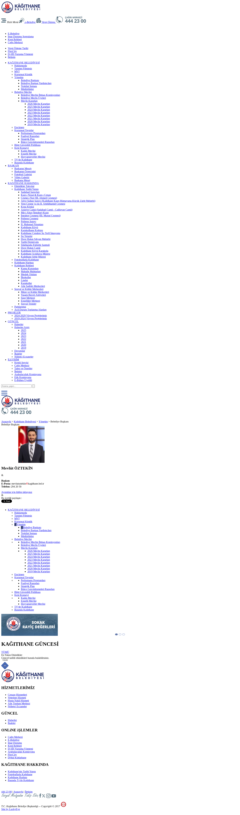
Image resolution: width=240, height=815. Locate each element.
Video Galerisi (21, 177)
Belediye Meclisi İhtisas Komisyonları (40, 95)
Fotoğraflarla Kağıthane (26, 259)
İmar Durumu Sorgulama (21, 36)
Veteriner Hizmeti (17, 697)
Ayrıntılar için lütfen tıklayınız (16, 492)
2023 (23, 336)
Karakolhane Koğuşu (32, 230)
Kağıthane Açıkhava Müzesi (35, 253)
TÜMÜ (5, 652)
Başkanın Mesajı (23, 168)
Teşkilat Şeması (29, 86)
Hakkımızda (20, 65)
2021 (23, 342)
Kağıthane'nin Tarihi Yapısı (22, 771)
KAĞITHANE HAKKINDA (23, 183)
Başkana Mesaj (22, 180)
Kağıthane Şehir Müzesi (33, 256)
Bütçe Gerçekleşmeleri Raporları (38, 142)
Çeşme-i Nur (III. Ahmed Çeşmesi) (39, 198)
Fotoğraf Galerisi (23, 174)
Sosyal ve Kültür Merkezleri (28, 289)
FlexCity (12, 51)
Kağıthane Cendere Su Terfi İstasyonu (40, 233)
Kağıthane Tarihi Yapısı (26, 189)
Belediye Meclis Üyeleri (33, 98)
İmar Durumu (15, 742)
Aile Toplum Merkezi (19, 703)
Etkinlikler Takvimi (24, 186)
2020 (23, 345)
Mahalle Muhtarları (31, 271)
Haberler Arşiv (22, 327)
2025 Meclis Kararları (38, 106)
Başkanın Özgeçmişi (25, 171)
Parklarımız (20, 306)
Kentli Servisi (21, 362)
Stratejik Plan (28, 139)
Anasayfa (6, 421)
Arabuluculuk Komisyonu (27, 374)
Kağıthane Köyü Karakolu (34, 250)
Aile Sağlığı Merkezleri (33, 286)
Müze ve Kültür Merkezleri (35, 292)
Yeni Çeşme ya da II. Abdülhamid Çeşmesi (43, 203)
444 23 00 (6, 791)
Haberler (18, 324)
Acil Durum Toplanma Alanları (30, 309)
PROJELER (14, 312)
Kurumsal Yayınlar (24, 130)
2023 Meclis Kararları (38, 112)
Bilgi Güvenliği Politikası (27, 145)
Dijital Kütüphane (17, 757)
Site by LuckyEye (10, 809)
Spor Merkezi (28, 297)
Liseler (24, 280)
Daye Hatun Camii (30, 248)
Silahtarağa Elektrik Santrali (35, 245)
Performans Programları (33, 133)
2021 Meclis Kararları (38, 118)
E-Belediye (13, 33)
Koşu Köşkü (27, 206)
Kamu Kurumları (30, 268)
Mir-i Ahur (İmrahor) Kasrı (35, 212)
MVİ (16, 71)
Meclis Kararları (29, 100)
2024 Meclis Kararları (38, 109)
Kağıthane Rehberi (24, 265)
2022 (23, 339)
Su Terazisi (26, 236)
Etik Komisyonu (22, 377)
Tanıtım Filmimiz (23, 68)
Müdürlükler (27, 89)
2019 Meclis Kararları (38, 124)
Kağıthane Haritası (24, 262)
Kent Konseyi (21, 148)
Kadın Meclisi (28, 150)
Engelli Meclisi (28, 153)
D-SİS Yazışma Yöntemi (20, 54)
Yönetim (18, 77)
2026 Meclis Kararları (38, 103)
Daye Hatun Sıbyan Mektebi (35, 239)
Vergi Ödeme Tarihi (18, 48)
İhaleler (18, 353)
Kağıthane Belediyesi (25, 421)
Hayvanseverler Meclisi (33, 156)
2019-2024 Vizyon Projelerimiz (30, 318)
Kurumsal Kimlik (23, 74)
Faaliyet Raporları (30, 136)
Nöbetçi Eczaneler (23, 356)
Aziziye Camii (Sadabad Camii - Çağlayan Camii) (46, 209)
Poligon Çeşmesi (29, 218)
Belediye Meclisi (23, 92)
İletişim (11, 57)
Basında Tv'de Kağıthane (21, 780)
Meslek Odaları (29, 274)
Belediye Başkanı (30, 80)
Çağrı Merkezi (15, 42)
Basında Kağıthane (24, 162)
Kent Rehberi (15, 39)
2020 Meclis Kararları (38, 121)
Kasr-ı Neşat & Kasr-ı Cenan (36, 195)
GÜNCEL (13, 321)
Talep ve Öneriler (23, 368)
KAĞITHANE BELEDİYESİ (24, 62)
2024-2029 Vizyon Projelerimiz (30, 315)
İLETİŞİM (13, 359)
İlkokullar (26, 277)
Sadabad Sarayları (30, 192)
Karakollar (26, 283)
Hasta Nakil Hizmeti (18, 700)
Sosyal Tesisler (28, 303)
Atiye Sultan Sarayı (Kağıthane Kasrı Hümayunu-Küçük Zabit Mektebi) (58, 200)
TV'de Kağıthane (23, 159)
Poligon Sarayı (28, 221)
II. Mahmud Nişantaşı (32, 224)
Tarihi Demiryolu (30, 242)
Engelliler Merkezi (30, 300)
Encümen (19, 127)
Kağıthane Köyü (29, 227)
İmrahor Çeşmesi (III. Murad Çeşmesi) (41, 215)
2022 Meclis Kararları (38, 115)
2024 (23, 333)
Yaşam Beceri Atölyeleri (33, 295)
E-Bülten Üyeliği (23, 380)
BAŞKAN (13, 165)
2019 (23, 347)
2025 (23, 330)
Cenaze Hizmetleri (17, 694)
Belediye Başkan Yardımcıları (36, 83)
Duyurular (19, 350)
